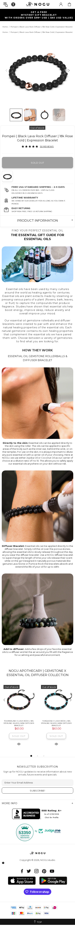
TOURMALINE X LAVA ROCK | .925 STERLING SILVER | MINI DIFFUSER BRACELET (18, 723)
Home (5, 27)
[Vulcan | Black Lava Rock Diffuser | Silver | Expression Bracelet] (8, 176)
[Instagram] (36, 871)
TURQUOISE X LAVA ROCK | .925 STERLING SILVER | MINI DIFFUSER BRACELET (56, 723)
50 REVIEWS (47, 146)
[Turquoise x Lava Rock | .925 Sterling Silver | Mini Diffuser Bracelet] (56, 700)
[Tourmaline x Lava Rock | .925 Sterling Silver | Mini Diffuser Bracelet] (19, 700)
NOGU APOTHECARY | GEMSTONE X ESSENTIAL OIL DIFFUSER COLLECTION (38, 673)
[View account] (61, 4)
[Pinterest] (44, 871)
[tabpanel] (19, 718)
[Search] (5, 4)
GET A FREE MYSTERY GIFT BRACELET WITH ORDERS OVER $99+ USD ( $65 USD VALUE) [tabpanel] (39, 15)
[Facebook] (22, 871)
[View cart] (69, 4)
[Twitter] (29, 871)
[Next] (68, 70)
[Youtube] (52, 871)
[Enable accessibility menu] (13, 4)
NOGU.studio (37, 4)
